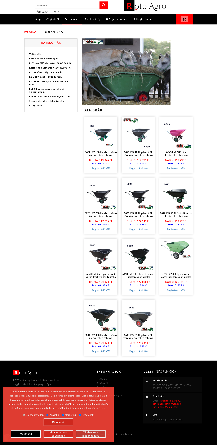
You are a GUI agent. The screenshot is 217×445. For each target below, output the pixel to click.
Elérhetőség (93, 19)
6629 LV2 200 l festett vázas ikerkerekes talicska (101, 215)
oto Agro (147, 5)
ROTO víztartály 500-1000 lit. (46, 72)
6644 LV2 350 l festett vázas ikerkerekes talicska (101, 336)
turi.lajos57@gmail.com (165, 406)
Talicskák (35, 54)
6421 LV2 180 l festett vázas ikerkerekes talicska (101, 153)
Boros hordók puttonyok (43, 58)
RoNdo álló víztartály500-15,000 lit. (50, 67)
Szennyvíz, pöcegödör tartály (47, 101)
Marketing (70, 415)
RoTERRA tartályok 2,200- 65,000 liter (48, 83)
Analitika (54, 415)
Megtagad (26, 434)
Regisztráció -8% (101, 168)
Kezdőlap (36, 18)
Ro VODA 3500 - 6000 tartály (45, 76)
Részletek (58, 422)
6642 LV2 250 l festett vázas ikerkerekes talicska (176, 215)
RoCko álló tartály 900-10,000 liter (49, 96)
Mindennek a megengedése (90, 434)
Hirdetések (88, 415)
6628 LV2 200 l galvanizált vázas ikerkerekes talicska (138, 215)
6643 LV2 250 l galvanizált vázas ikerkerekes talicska (101, 275)
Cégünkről (52, 19)
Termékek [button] (71, 19)
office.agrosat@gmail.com (167, 403)
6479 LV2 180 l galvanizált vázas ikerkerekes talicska (138, 153)
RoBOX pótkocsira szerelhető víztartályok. (46, 90)
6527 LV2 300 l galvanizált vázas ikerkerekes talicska (176, 275)
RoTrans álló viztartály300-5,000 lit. (50, 63)
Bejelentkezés (117, 19)
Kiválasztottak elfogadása (58, 434)
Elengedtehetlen (35, 415)
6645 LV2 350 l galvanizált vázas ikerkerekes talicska (138, 336)
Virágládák (35, 105)
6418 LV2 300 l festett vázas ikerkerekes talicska (138, 275)
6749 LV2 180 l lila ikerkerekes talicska (176, 153)
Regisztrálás (143, 19)
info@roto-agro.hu (170, 400)
